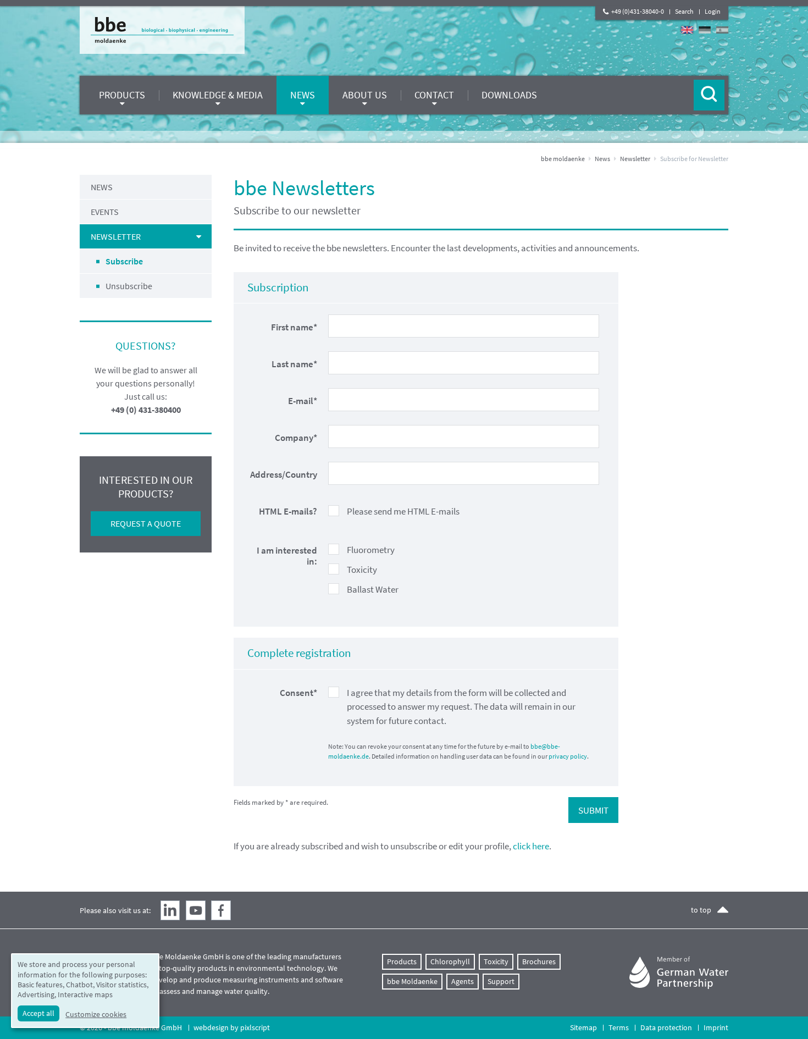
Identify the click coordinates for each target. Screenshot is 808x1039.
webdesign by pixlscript (231, 1027)
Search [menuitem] (684, 11)
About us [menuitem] (364, 95)
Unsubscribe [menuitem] (129, 285)
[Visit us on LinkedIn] (170, 910)
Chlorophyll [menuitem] (450, 961)
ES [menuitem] (722, 30)
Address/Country (283, 474)
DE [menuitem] (705, 30)
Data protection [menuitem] (666, 1027)
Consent (298, 692)
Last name (294, 363)
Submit (593, 810)
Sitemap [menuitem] (583, 1027)
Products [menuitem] (122, 95)
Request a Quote (145, 523)
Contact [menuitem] (434, 95)
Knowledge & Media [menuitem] (218, 95)
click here (531, 846)
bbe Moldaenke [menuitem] (412, 981)
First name (294, 327)
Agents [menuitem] (462, 981)
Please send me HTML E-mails (403, 511)
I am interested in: (287, 556)
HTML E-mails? (288, 511)
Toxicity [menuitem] (496, 961)
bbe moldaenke (563, 158)
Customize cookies (95, 1014)
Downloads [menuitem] (509, 95)
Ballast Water (373, 589)
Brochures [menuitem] (539, 961)
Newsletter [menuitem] (116, 236)
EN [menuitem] (687, 30)
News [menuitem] (302, 95)
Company (296, 437)
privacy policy (568, 756)
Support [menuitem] (501, 981)
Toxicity (362, 569)
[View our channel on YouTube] (196, 910)
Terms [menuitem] (618, 1027)
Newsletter (635, 158)
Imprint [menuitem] (716, 1027)
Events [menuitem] (105, 211)
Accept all (38, 1013)
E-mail (302, 400)
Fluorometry (371, 550)
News (602, 158)
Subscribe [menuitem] (124, 261)
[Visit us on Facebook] (221, 910)
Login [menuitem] (713, 11)
